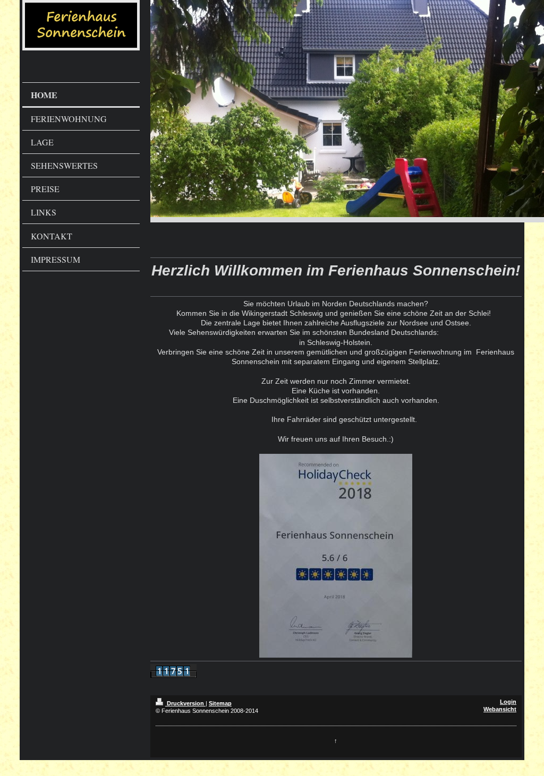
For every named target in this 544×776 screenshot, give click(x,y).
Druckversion (185, 703)
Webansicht (499, 709)
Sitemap (220, 703)
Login (508, 702)
